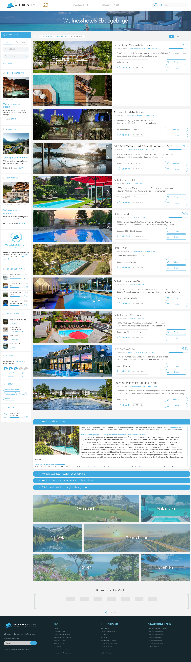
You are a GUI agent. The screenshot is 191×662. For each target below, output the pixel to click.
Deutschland (153, 48)
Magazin (104, 638)
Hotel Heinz (120, 248)
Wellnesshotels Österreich (156, 634)
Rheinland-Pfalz (138, 251)
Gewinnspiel (58, 647)
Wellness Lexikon (59, 644)
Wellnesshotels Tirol (154, 638)
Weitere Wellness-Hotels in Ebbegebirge (63, 473)
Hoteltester (104, 634)
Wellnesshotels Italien (155, 641)
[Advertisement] (151, 90)
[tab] (111, 421)
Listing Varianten (106, 653)
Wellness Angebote (60, 641)
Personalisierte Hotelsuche (62, 638)
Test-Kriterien (105, 628)
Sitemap (151, 650)
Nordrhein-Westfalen (137, 48)
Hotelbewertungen (110, 5)
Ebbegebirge (10, 56)
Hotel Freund (121, 214)
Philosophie (105, 650)
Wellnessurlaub (10, 394)
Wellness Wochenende (12, 390)
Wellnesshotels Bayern (155, 631)
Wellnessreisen (9, 398)
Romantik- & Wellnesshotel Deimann (134, 45)
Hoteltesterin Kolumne (108, 641)
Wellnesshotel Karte (60, 631)
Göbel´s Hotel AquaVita (127, 281)
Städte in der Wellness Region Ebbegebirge (65, 487)
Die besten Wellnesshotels (62, 634)
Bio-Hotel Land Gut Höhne (129, 112)
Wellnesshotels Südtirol (155, 644)
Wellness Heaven (106, 647)
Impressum (57, 653)
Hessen (129, 183)
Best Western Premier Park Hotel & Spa (135, 383)
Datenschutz (67, 653)
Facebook (19, 635)
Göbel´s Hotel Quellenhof (128, 315)
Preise (176, 62)
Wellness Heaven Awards (109, 644)
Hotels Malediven (154, 647)
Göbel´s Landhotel (124, 180)
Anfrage (176, 129)
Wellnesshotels (81, 5)
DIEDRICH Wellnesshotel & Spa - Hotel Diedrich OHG (143, 146)
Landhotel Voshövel (125, 349)
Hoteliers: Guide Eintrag (61, 650)
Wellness (22, 394)
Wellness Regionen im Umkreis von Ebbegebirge (68, 480)
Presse (56, 628)
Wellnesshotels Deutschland (157, 628)
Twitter (8, 635)
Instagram (31, 635)
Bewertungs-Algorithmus (109, 631)
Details (176, 68)
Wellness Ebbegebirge (54, 421)
